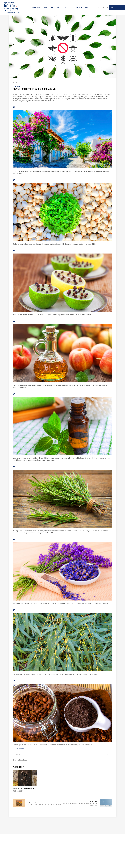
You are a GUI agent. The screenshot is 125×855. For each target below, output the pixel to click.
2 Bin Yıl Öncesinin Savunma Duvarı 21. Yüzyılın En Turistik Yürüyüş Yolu (80, 804)
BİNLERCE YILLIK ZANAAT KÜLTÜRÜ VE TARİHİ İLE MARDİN (44, 804)
